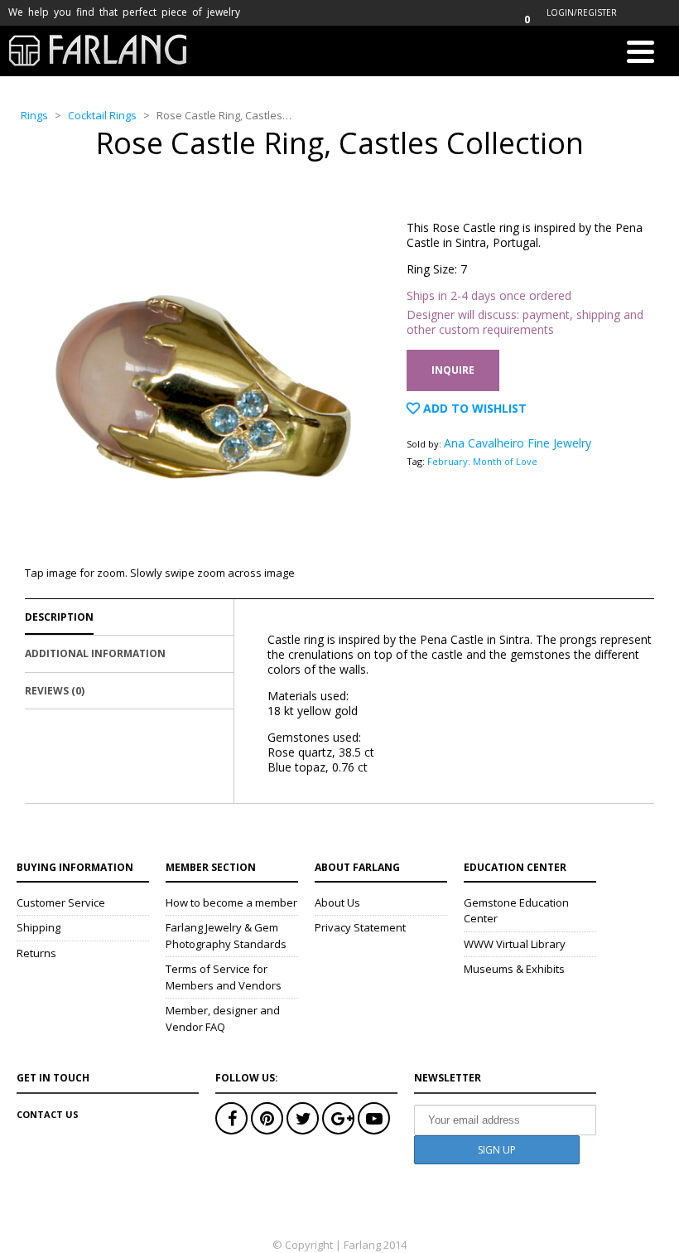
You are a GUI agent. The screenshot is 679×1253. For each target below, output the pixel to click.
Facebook (231, 1118)
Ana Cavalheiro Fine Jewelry (517, 443)
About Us (337, 902)
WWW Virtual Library (515, 943)
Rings (34, 115)
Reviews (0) (54, 691)
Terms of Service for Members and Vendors (224, 977)
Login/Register (582, 12)
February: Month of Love (482, 461)
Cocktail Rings (102, 115)
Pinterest (267, 1118)
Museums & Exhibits (514, 968)
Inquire (452, 370)
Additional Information (95, 653)
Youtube (374, 1118)
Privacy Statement (360, 927)
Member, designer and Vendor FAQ (223, 1018)
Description (59, 617)
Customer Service (61, 902)
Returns (36, 953)
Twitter (303, 1118)
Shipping (38, 927)
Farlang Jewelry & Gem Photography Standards (226, 935)
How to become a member (231, 902)
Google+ (338, 1118)
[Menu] (640, 54)
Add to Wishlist (473, 408)
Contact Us (48, 1114)
